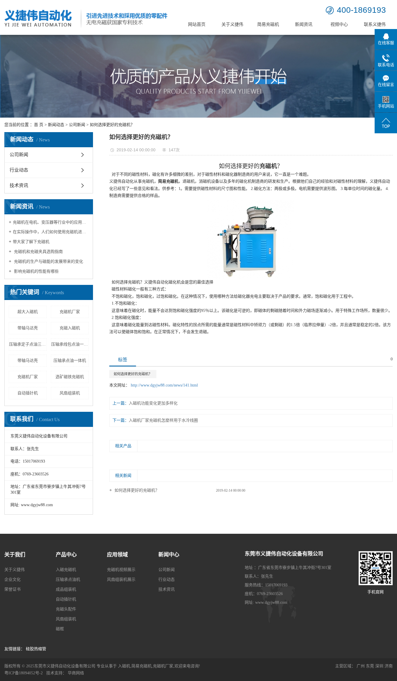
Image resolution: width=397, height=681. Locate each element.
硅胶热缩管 (36, 649)
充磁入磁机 (70, 328)
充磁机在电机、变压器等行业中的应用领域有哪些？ (51, 222)
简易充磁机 (268, 24)
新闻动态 (56, 125)
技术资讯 (19, 185)
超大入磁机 (27, 312)
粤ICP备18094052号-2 (23, 673)
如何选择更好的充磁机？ (133, 374)
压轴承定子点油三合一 (28, 344)
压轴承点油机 (68, 579)
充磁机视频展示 (121, 569)
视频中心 (339, 24)
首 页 (38, 125)
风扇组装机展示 (121, 579)
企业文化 (12, 579)
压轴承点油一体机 (69, 360)
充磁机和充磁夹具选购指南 (38, 251)
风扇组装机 (70, 393)
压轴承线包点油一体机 (70, 344)
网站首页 (196, 24)
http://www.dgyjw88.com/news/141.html (164, 385)
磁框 (60, 629)
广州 (361, 666)
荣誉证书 (12, 589)
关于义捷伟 (232, 24)
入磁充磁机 (66, 569)
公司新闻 (77, 125)
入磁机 (124, 666)
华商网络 (76, 673)
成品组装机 (66, 589)
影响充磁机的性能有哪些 (36, 271)
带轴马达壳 (27, 328)
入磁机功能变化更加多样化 (153, 403)
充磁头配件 (66, 609)
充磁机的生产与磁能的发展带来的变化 (48, 261)
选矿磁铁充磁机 (70, 377)
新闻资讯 (303, 24)
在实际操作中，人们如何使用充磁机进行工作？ (51, 232)
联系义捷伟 (375, 24)
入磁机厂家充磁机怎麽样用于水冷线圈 (163, 420)
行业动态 (19, 170)
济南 (389, 666)
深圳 (379, 666)
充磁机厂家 (70, 312)
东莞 (370, 666)
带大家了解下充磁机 (31, 242)
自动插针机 (27, 393)
